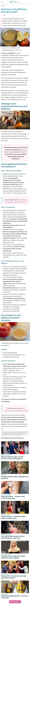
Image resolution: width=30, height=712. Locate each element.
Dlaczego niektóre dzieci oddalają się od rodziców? (15, 477)
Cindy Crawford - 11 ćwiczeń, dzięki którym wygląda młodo (13, 517)
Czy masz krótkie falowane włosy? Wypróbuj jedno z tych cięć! (13, 537)
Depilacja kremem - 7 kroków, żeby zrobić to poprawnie (13, 497)
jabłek (23, 355)
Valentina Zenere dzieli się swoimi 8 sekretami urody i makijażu (13, 557)
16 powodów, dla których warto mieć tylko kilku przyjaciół (13, 577)
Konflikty (3, 475)
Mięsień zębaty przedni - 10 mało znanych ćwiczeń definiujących (12, 457)
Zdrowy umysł (4, 574)
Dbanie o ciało (4, 594)
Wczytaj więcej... (15, 601)
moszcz (9, 266)
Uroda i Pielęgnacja (6, 495)
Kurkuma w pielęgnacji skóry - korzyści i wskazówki (14, 597)
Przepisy (3, 5)
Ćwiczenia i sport (5, 455)
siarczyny (23, 149)
